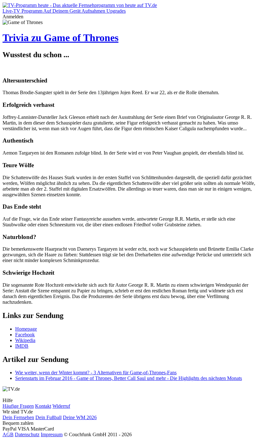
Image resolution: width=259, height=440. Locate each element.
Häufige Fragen (18, 406)
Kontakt (43, 406)
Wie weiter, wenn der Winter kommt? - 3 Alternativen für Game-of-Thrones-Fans (96, 372)
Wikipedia (25, 340)
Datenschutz (27, 434)
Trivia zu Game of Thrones (60, 37)
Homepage (26, 329)
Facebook (25, 334)
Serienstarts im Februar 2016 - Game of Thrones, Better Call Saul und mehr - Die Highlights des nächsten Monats (128, 378)
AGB (8, 434)
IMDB (21, 346)
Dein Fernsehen (18, 417)
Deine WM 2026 (80, 417)
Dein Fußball (48, 417)
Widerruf (61, 406)
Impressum (52, 434)
